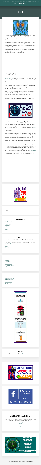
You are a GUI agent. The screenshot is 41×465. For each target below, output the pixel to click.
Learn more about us (8, 243)
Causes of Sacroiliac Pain (8, 221)
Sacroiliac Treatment (8, 224)
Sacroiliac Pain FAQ (8, 261)
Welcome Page (20, 422)
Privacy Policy (20, 427)
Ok (15, 3)
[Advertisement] (20, 63)
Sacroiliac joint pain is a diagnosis (11, 144)
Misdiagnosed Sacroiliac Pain (9, 265)
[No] (39, 2)
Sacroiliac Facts (7, 260)
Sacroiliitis (6, 229)
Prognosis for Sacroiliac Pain (9, 278)
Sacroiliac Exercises (8, 266)
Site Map (6, 246)
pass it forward (22, 353)
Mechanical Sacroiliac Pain (9, 283)
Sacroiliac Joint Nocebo (8, 282)
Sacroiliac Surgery (7, 225)
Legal (5, 248)
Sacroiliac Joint (7, 226)
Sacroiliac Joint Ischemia (8, 264)
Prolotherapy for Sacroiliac (9, 279)
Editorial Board (7, 247)
